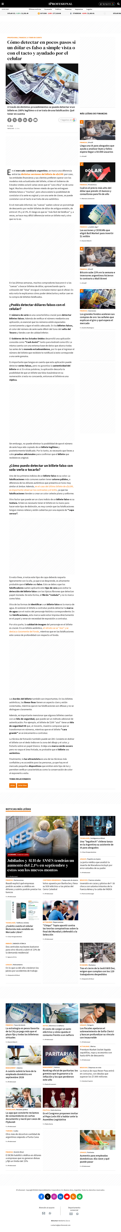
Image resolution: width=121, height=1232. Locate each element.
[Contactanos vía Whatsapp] (50, 1213)
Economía (48, 9)
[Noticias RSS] (73, 1197)
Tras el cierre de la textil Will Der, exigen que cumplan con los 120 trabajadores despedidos (97, 971)
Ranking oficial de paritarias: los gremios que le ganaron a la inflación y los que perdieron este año (60, 1075)
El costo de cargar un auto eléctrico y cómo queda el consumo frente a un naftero (58, 1032)
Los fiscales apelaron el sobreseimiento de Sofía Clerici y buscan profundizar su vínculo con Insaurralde (97, 1033)
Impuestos (79, 9)
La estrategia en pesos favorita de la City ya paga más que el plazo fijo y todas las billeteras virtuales (22, 1033)
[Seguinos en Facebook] (41, 1197)
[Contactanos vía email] (43, 1213)
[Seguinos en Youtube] (67, 1197)
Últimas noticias (35, 9)
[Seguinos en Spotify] (80, 1197)
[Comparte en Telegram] (30, 120)
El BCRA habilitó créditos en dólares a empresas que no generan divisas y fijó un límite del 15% (23, 1158)
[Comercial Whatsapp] (77, 1213)
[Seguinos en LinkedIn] (60, 1197)
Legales (89, 9)
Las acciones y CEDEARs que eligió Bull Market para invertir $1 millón (96, 233)
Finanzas (68, 9)
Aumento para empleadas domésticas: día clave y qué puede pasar (94, 1158)
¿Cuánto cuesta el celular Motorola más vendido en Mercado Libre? (19, 929)
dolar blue (22, 785)
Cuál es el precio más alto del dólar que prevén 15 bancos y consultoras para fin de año (95, 191)
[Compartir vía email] (35, 120)
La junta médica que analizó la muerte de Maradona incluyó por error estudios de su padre (96, 865)
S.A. (11, 126)
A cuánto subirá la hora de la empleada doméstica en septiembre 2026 (21, 1074)
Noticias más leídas (18, 809)
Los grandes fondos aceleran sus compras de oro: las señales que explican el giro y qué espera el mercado (97, 319)
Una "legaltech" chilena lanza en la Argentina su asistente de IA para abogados (96, 844)
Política (58, 9)
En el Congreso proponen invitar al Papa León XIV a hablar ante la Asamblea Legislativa (60, 1116)
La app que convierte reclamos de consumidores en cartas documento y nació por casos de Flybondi (23, 1117)
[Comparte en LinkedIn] (25, 120)
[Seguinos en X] (48, 1197)
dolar (12, 785)
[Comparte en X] (15, 120)
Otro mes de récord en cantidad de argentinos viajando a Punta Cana (23, 1136)
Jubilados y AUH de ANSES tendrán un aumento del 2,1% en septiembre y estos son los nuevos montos (40, 865)
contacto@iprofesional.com (60, 1225)
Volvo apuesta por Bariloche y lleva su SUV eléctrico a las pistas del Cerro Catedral (60, 886)
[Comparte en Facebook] (9, 120)
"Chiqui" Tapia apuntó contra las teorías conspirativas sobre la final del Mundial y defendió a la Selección (60, 930)
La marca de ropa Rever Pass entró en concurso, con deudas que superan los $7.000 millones (97, 1073)
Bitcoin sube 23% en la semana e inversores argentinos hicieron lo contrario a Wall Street (97, 275)
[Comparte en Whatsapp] (20, 120)
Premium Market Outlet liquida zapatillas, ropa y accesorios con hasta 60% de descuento (96, 1052)
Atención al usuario (46, 1208)
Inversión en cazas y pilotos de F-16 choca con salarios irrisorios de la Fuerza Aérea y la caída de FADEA (97, 886)
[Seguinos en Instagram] (54, 1197)
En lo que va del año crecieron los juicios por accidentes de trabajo (22, 969)
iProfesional (12, 38)
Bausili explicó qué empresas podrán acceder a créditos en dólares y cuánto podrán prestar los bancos (23, 888)
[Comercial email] (71, 1213)
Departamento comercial (74, 1209)
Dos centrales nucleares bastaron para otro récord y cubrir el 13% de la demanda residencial (23, 949)
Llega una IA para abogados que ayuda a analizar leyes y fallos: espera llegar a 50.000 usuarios (97, 149)
